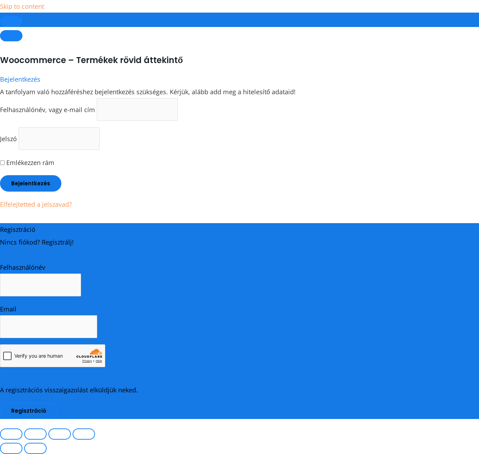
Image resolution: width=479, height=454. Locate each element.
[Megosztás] (59, 434)
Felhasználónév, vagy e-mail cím (47, 109)
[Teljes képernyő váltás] (35, 434)
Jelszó (8, 139)
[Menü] (11, 35)
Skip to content (22, 6)
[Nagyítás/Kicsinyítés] (11, 434)
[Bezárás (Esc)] (84, 434)
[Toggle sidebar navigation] (11, 21)
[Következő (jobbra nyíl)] (35, 448)
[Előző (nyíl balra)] (11, 448)
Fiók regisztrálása (25, 254)
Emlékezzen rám (29, 162)
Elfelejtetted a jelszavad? (36, 204)
